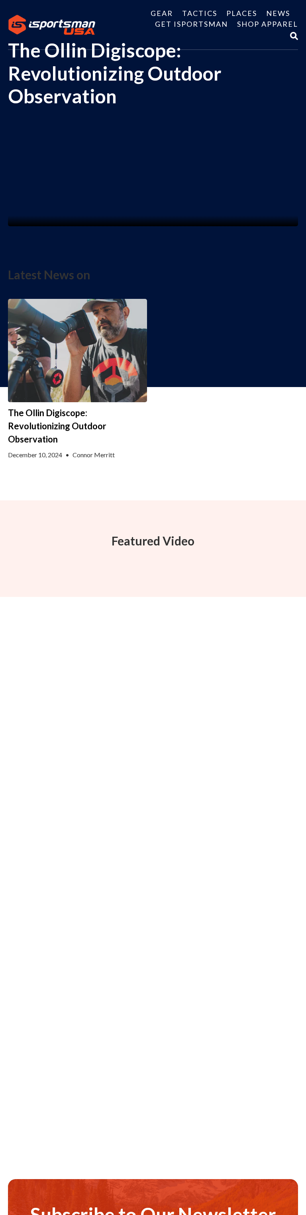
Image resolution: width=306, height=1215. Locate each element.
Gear (162, 13)
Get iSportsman (191, 24)
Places (241, 13)
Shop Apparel (267, 24)
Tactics (199, 13)
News (278, 13)
